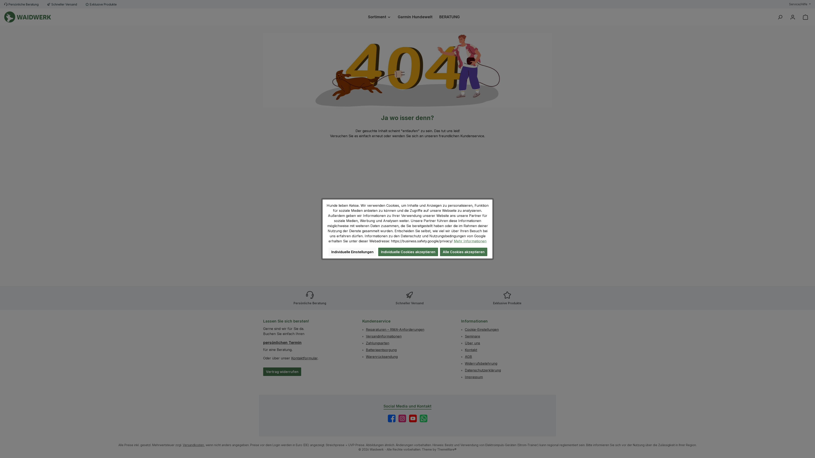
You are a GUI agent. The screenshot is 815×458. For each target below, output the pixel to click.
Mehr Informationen (470, 241)
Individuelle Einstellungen (352, 252)
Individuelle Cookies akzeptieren (408, 252)
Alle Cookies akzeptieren (464, 252)
